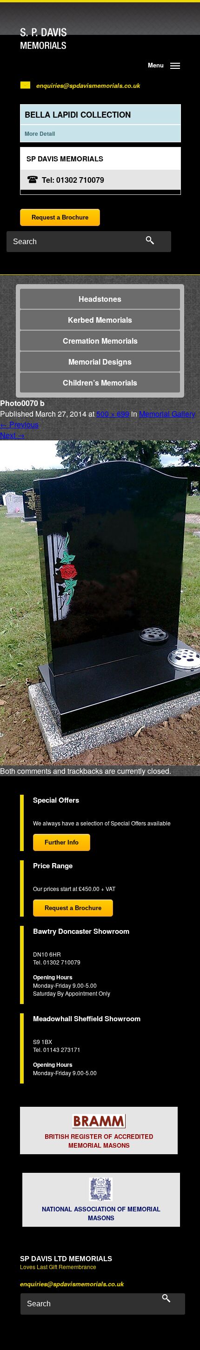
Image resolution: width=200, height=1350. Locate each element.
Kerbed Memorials (100, 319)
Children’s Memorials (100, 382)
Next (12, 435)
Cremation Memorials (100, 340)
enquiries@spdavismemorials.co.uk (88, 85)
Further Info (62, 842)
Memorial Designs (100, 361)
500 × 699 (112, 413)
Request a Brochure (60, 217)
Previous (19, 424)
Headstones (100, 298)
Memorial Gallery (167, 413)
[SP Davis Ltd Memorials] (61, 39)
